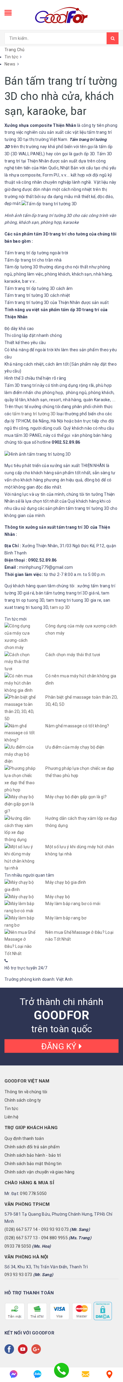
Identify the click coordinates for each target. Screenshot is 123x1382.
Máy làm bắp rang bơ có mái (72, 903)
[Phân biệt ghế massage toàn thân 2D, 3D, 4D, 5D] (20, 708)
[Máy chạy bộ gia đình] (20, 886)
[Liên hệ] (110, 1374)
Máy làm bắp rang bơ (65, 918)
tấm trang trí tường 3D (34, 413)
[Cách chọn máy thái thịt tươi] (20, 662)
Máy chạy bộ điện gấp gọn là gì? (76, 796)
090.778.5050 (33, 1193)
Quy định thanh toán (24, 1138)
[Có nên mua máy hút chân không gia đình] (20, 683)
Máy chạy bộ (57, 896)
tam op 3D (60, 607)
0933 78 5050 (17, 1246)
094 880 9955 (54, 1237)
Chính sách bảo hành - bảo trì (32, 1155)
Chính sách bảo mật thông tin (32, 1163)
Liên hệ (11, 1117)
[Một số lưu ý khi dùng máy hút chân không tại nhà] (20, 857)
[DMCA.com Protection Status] (102, 1310)
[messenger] (13, 1374)
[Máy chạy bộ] (20, 897)
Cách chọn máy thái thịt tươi (72, 654)
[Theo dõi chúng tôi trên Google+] (37, 1349)
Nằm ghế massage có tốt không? (77, 725)
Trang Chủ (14, 49)
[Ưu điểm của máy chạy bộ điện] (20, 754)
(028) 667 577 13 (21, 1237)
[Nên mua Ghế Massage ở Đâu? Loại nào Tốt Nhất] (20, 943)
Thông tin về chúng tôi (25, 1091)
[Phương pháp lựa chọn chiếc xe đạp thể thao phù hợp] (20, 779)
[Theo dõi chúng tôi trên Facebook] (10, 1349)
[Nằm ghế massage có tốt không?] (20, 733)
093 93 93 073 (55, 1229)
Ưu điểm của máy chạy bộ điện (74, 747)
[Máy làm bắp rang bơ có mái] (20, 907)
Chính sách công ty (22, 1100)
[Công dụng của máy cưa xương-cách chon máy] (20, 637)
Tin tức (11, 1108)
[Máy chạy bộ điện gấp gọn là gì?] (20, 804)
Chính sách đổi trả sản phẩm (32, 1146)
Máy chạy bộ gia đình (65, 882)
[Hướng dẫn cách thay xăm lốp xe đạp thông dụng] (20, 829)
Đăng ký (60, 1046)
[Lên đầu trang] (111, 1358)
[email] (85, 1374)
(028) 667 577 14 (21, 1229)
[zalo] (37, 1374)
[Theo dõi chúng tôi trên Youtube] (24, 1349)
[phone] (61, 1374)
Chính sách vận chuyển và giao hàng (39, 1172)
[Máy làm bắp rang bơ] (20, 922)
